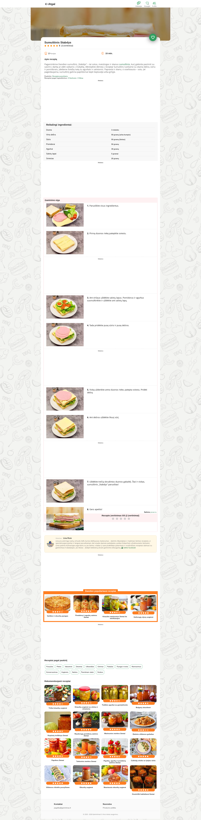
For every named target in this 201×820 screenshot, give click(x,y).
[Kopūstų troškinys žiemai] (57, 721)
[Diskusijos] (140, 3)
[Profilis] (155, 3)
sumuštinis (124, 64)
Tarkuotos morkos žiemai (86, 761)
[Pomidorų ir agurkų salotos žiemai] (86, 602)
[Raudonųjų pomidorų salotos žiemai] (86, 720)
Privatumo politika (109, 808)
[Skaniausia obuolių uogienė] (114, 773)
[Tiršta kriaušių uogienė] (57, 694)
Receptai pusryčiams (60, 76)
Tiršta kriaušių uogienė (58, 708)
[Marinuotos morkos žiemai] (114, 720)
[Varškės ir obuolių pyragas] (57, 603)
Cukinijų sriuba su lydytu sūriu (143, 760)
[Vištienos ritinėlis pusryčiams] (57, 773)
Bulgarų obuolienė (143, 707)
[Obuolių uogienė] (86, 773)
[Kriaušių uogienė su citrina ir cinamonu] (86, 693)
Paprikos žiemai (58, 760)
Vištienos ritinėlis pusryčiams (58, 787)
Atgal (51, 4)
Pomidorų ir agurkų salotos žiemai (86, 616)
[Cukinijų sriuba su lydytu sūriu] (143, 747)
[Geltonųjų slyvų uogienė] (143, 603)
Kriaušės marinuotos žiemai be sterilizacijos (115, 617)
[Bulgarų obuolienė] (143, 694)
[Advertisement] (72, 98)
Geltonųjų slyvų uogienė (143, 617)
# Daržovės (72, 78)
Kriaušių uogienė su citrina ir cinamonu (86, 708)
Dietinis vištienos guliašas (143, 734)
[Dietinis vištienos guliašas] (143, 720)
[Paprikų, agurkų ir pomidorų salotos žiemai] (114, 747)
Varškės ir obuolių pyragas (57, 616)
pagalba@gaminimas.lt (62, 808)
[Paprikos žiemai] (57, 746)
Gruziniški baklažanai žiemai (143, 794)
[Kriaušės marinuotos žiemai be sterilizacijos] (115, 603)
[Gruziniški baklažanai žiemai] (143, 777)
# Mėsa (80, 78)
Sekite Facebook (129, 548)
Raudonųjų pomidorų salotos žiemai (86, 735)
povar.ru (153, 512)
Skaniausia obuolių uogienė (115, 787)
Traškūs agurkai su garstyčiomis (115, 705)
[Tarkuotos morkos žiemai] (86, 747)
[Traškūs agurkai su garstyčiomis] (114, 692)
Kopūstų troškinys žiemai (58, 735)
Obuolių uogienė (86, 787)
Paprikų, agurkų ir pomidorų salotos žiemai (115, 762)
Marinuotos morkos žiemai (114, 733)
